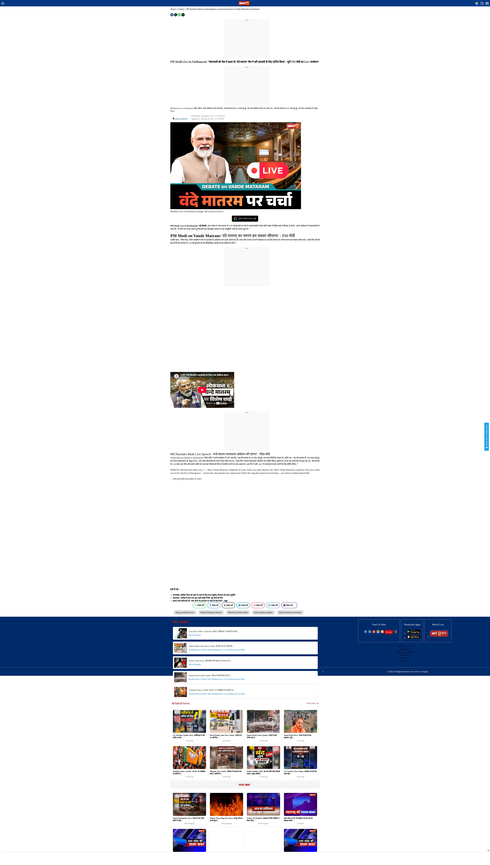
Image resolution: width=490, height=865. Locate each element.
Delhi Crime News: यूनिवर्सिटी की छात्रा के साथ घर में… (210, 661)
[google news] (378, 633)
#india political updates (263, 612)
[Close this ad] (488, 850)
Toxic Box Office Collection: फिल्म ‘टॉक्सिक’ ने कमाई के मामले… (214, 631)
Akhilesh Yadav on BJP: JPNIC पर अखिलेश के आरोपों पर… (212, 690)
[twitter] (369, 633)
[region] (247, 37)
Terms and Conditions (405, 652)
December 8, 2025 (193, 479)
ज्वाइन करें (200, 605)
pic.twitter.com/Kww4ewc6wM (295, 473)
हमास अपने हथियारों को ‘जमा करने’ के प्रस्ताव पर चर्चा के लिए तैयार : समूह (200, 601)
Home (173, 9)
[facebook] (365, 633)
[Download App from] (413, 633)
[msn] (395, 633)
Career (405, 658)
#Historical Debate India (238, 612)
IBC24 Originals (195, 635)
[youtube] (374, 633)
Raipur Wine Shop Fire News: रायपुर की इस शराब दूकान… (226, 819)
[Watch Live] (439, 636)
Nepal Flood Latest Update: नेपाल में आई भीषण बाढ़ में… (210, 675)
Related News (181, 703)
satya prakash (181, 118)
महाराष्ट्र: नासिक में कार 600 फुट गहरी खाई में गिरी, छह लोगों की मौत (198, 598)
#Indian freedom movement (290, 612)
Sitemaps (388, 632)
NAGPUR (300, 823)
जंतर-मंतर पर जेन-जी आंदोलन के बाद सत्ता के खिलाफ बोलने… (298, 819)
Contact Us (404, 655)
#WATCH (174, 470)
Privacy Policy (405, 646)
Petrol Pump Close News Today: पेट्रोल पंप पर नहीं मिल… (211, 646)
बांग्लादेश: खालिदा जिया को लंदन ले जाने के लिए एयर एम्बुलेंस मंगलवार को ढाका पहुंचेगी (204, 595)
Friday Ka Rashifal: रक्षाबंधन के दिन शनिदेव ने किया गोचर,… (263, 819)
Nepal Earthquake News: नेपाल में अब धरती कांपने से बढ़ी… (188, 819)
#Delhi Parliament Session (211, 612)
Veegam (424, 672)
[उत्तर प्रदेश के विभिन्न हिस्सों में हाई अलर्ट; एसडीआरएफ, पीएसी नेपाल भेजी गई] (226, 840)
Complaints (404, 649)
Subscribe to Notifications (487, 435)
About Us (405, 661)
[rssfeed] (382, 633)
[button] (2, 3)
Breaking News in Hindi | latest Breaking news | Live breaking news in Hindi (217, 650)
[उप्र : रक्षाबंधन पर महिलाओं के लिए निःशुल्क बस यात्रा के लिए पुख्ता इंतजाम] (300, 840)
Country (181, 9)
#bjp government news (185, 612)
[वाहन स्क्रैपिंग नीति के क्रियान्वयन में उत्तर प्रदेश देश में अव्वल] (263, 840)
